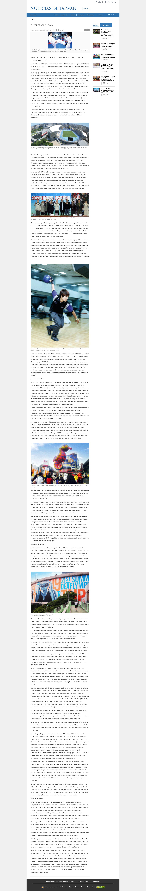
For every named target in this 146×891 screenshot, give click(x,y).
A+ (89, 30)
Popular (96, 25)
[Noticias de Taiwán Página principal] (96, 1)
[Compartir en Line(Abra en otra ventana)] (56, 30)
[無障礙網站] (101, 887)
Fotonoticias (90, 15)
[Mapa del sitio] (99, 1)
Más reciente (106, 25)
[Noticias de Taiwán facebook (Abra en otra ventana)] (105, 1)
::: (30, 4)
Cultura (73, 15)
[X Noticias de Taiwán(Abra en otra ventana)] (108, 1)
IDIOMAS (110, 15)
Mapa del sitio (96, 881)
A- (85, 30)
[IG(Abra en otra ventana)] (102, 1)
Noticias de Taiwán (83, 881)
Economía (64, 15)
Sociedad (80, 15)
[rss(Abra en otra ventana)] (111, 1)
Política (56, 15)
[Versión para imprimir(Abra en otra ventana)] (60, 30)
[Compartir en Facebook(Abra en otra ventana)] (53, 30)
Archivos (100, 15)
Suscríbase (86, 8)
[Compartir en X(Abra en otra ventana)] (54, 30)
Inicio (33, 19)
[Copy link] (62, 30)
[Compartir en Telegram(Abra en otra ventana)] (58, 30)
